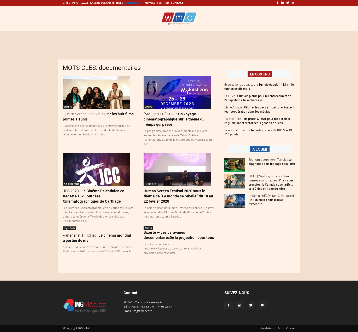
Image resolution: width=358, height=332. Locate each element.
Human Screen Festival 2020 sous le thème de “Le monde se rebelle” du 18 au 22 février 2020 (178, 196)
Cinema (148, 106)
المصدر (84, 3)
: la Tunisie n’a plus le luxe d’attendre (271, 200)
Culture (68, 106)
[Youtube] (293, 3)
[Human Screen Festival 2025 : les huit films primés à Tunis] (98, 92)
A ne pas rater (71, 183)
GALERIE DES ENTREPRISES (106, 3)
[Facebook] (277, 3)
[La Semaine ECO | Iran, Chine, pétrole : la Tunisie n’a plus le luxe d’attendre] (234, 201)
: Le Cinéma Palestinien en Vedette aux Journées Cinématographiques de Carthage (93, 196)
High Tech (69, 228)
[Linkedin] (282, 3)
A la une (260, 150)
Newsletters (267, 328)
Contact (290, 328)
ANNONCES (132, 3)
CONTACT (177, 3)
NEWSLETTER (153, 3)
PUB (166, 3)
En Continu (260, 74)
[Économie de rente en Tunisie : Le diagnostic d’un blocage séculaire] (234, 165)
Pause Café (150, 183)
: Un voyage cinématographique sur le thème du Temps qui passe (174, 119)
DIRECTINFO (70, 3)
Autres (148, 227)
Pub (280, 328)
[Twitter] (287, 3)
